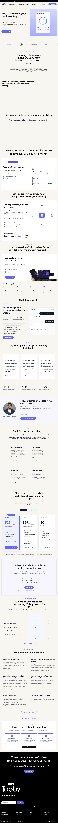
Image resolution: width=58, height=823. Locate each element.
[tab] (13, 162)
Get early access (8, 337)
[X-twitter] (52, 821)
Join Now (20, 802)
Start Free (47, 547)
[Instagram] (54, 821)
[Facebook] (46, 821)
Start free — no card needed (28, 418)
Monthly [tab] (23, 510)
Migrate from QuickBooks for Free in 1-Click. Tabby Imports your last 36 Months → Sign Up (30, 1)
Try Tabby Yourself (28, 746)
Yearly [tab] (32, 510)
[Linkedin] (49, 821)
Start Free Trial (11, 547)
